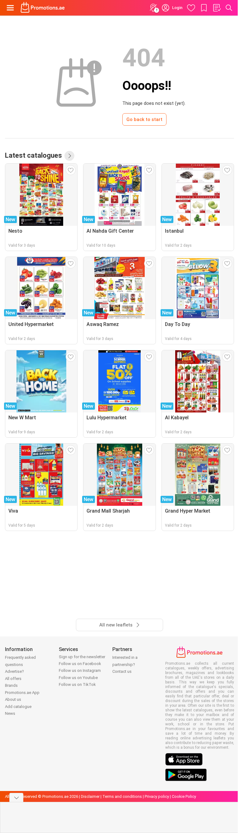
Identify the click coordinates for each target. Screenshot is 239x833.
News (10, 713)
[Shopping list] (217, 8)
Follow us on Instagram (80, 670)
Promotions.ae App (22, 692)
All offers (13, 678)
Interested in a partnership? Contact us (125, 664)
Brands (11, 685)
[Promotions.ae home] (43, 8)
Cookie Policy (184, 796)
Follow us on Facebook (80, 663)
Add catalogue (18, 706)
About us (13, 699)
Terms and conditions (122, 796)
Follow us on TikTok (77, 684)
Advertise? (14, 671)
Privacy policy (157, 796)
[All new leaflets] (69, 156)
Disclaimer (90, 796)
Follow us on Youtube (78, 677)
